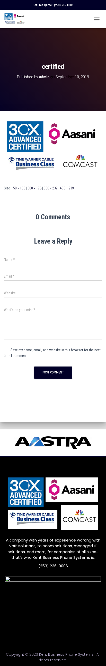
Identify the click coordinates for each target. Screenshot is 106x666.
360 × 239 (51, 188)
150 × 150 (18, 188)
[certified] (53, 148)
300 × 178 (34, 188)
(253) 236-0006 (63, 5)
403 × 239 (67, 188)
